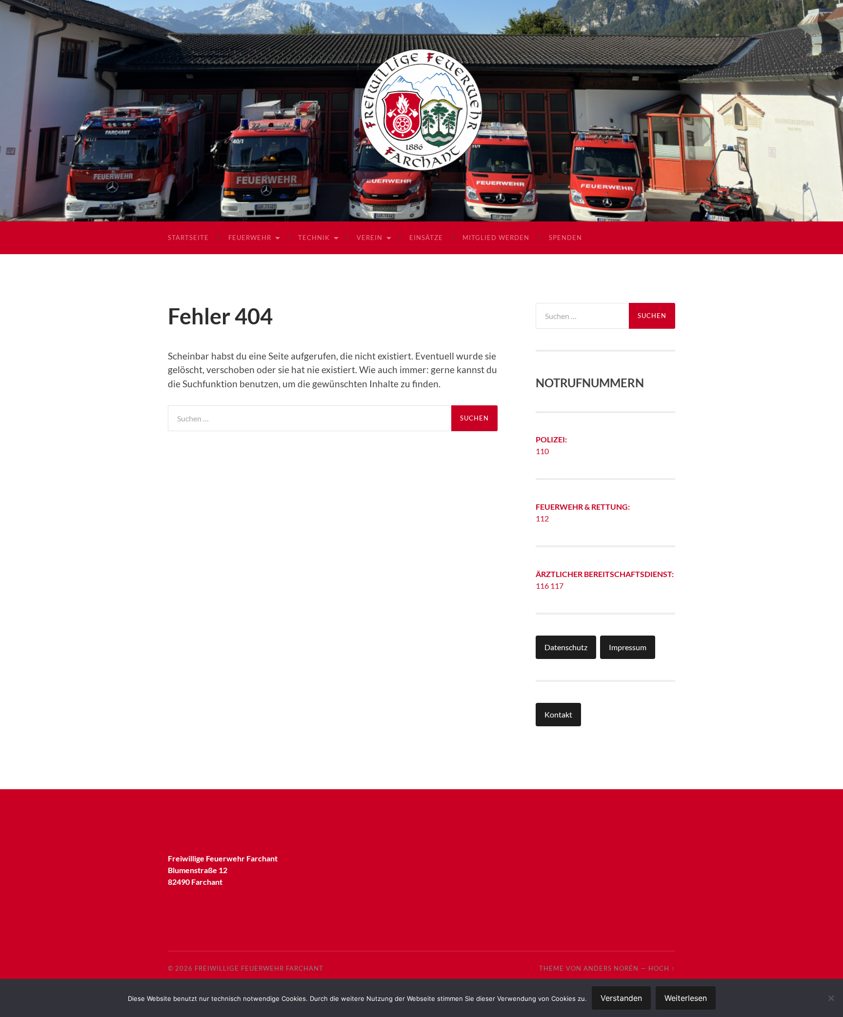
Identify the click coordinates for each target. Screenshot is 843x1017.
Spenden (565, 237)
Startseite (188, 237)
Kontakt (558, 714)
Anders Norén (611, 968)
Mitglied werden (495, 237)
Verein (369, 237)
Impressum (627, 647)
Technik (314, 237)
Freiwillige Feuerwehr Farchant (259, 968)
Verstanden (621, 998)
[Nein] (831, 998)
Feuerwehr (249, 237)
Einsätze (426, 237)
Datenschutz (565, 647)
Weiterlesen (685, 998)
